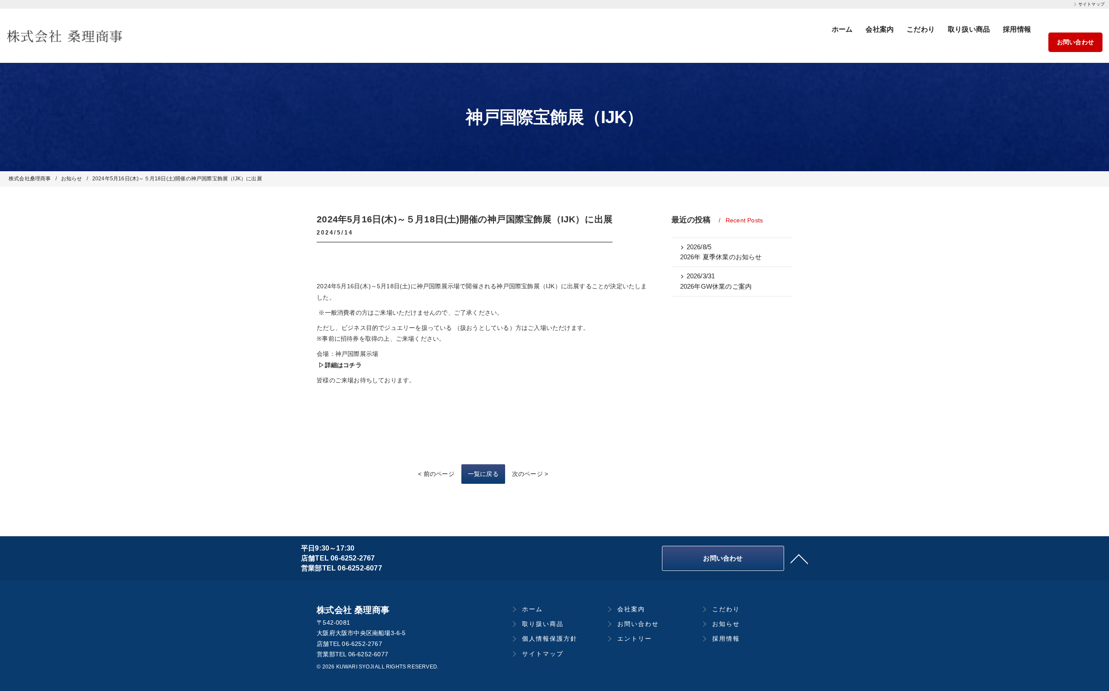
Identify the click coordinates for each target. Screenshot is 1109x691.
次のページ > (530, 474)
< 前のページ (436, 474)
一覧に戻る (483, 473)
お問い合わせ (1075, 42)
